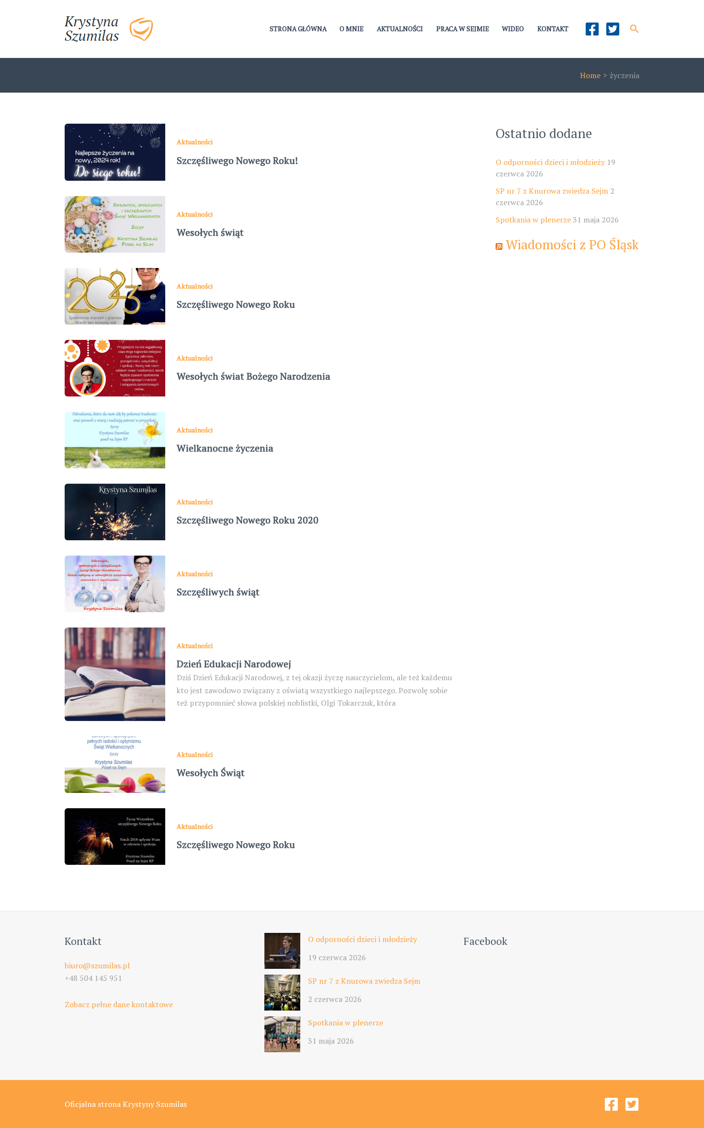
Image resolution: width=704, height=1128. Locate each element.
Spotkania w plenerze (533, 219)
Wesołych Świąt (211, 772)
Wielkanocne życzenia (225, 448)
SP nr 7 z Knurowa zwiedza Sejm (552, 191)
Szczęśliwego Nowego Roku (236, 304)
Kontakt (552, 28)
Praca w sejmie (462, 28)
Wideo (513, 28)
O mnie (351, 28)
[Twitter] (612, 29)
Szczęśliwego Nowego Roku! (237, 160)
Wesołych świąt (210, 232)
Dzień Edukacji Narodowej (234, 663)
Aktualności (400, 28)
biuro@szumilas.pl (97, 965)
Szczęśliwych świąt (218, 591)
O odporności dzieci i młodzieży (550, 162)
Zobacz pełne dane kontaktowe (119, 1004)
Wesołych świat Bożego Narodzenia (253, 376)
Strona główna (298, 28)
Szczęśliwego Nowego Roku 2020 (247, 519)
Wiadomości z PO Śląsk (572, 244)
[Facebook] (592, 29)
